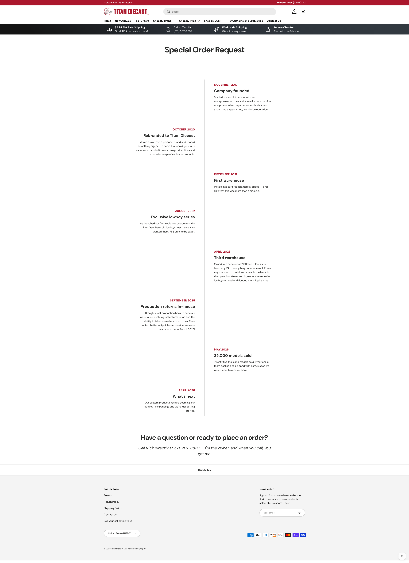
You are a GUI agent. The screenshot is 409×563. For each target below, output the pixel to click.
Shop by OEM (212, 21)
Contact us (110, 514)
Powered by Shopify (137, 549)
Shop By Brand (162, 21)
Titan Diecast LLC (119, 549)
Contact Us (274, 21)
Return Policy (111, 501)
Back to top (204, 469)
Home (107, 21)
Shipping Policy (113, 508)
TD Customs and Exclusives (245, 21)
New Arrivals (123, 21)
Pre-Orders (142, 21)
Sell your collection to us (118, 521)
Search (108, 495)
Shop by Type (187, 21)
